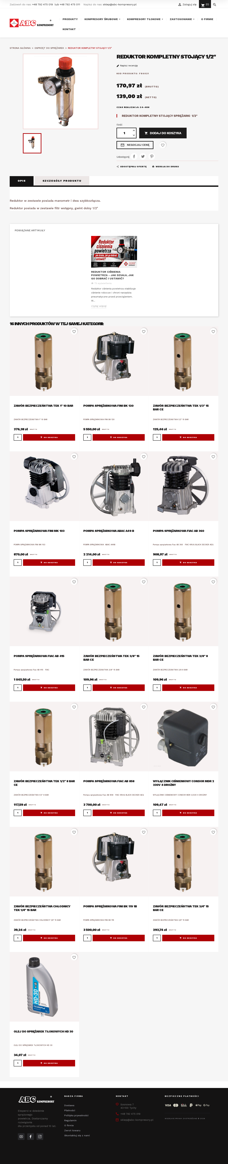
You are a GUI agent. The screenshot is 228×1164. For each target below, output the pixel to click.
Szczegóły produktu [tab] (62, 180)
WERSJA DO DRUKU (165, 166)
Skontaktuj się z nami (77, 1135)
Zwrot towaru (72, 1130)
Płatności (69, 1110)
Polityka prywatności (76, 1115)
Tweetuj (143, 156)
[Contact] (30, 1136)
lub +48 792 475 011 (67, 4)
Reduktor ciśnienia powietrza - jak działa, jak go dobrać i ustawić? (112, 275)
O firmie (69, 1125)
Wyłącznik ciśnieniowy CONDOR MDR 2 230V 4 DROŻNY (183, 783)
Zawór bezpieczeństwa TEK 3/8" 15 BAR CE (111, 658)
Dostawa (69, 1105)
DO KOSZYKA (51, 437)
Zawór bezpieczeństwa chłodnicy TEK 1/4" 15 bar (42, 908)
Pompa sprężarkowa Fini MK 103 (39, 531)
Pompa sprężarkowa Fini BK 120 (108, 405)
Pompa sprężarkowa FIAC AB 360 (178, 531)
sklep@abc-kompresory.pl (120, 4)
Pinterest (151, 156)
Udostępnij (134, 156)
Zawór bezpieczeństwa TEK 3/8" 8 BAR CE (180, 658)
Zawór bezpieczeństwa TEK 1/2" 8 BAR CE (44, 783)
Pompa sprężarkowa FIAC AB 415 (39, 656)
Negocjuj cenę (135, 145)
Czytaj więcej (98, 306)
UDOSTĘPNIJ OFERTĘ (132, 166)
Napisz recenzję (128, 65)
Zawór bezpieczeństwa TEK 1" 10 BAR (43, 405)
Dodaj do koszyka (163, 133)
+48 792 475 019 (42, 4)
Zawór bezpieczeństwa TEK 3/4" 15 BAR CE (181, 908)
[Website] (21, 1136)
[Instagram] (40, 1136)
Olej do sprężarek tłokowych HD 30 (43, 1031)
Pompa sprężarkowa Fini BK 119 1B (110, 906)
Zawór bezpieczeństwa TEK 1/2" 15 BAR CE (181, 407)
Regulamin (70, 1120)
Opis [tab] (22, 180)
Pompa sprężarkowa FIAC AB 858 (108, 781)
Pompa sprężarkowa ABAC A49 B (108, 531)
